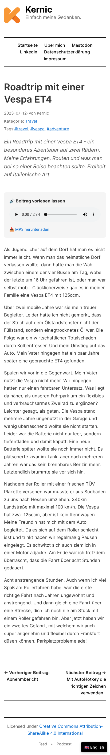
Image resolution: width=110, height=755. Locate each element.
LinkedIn (28, 51)
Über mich (54, 45)
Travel (31, 121)
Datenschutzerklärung (67, 51)
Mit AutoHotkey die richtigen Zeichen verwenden (86, 685)
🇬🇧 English (94, 747)
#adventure (58, 128)
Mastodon (82, 45)
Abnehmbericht (22, 679)
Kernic (38, 9)
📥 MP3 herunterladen (29, 229)
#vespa (37, 128)
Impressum (55, 58)
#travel (21, 128)
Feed (42, 744)
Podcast (64, 744)
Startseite (28, 45)
